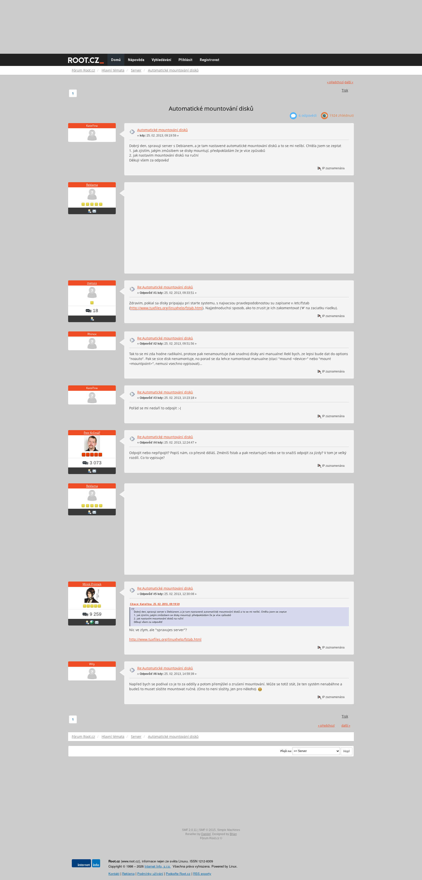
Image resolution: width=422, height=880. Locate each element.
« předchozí (335, 82)
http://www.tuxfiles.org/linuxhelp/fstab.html (166, 308)
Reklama (92, 185)
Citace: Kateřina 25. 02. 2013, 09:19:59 (154, 604)
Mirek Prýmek (92, 584)
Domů (116, 60)
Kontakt (113, 873)
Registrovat (209, 60)
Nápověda (136, 60)
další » (348, 82)
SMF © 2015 (207, 830)
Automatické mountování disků (162, 129)
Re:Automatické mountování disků (165, 287)
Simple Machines (228, 830)
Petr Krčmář (92, 433)
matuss (92, 283)
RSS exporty (202, 873)
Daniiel (206, 834)
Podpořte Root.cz (178, 873)
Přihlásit (185, 60)
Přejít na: (286, 751)
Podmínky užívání (150, 873)
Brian (233, 834)
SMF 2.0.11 (189, 830)
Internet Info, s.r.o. (158, 866)
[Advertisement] (211, 24)
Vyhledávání (161, 60)
